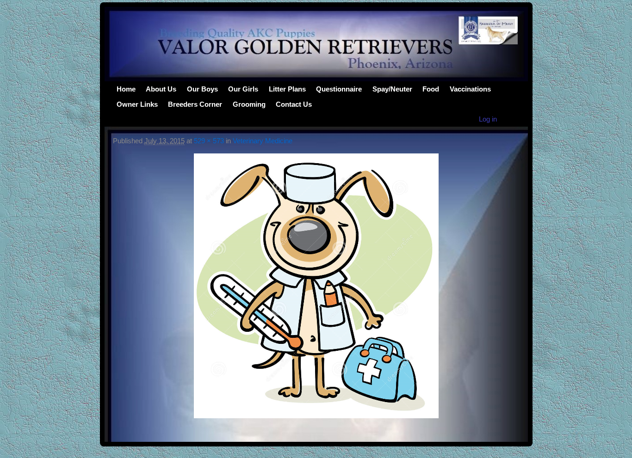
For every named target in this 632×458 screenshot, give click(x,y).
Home (126, 89)
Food (430, 89)
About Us (161, 89)
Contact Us (294, 104)
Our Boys (202, 89)
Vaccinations (470, 89)
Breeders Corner (195, 104)
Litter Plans (287, 89)
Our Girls (243, 89)
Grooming (249, 104)
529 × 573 (209, 141)
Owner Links (137, 104)
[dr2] (316, 291)
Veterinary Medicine (262, 141)
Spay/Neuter (392, 89)
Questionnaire (339, 89)
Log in (488, 119)
